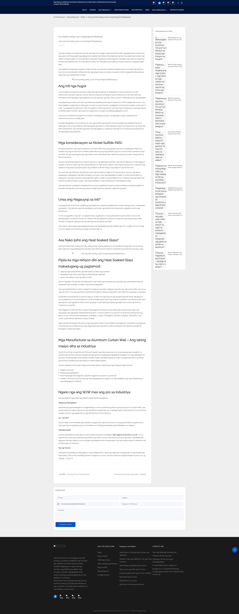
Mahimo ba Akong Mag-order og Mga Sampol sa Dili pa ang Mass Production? (175, 166)
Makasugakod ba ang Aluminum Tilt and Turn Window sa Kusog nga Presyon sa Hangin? (175, 39)
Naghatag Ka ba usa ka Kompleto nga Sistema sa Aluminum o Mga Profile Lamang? (175, 189)
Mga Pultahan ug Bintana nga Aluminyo (133, 565)
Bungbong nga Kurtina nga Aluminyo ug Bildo (135, 573)
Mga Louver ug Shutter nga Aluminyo (133, 569)
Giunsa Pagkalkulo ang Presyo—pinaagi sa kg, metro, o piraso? (175, 253)
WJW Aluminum (59, 17)
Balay (99, 552)
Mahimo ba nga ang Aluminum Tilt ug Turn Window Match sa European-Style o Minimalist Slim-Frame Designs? (174, 99)
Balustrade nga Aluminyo (128, 577)
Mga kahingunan (73, 17)
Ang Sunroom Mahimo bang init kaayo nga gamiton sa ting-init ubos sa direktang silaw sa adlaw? (175, 133)
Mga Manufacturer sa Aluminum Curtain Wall (92, 340)
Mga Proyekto (102, 567)
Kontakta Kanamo (104, 575)
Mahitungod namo (104, 560)
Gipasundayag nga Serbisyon (108, 564)
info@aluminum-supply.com (167, 565)
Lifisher (144, 610)
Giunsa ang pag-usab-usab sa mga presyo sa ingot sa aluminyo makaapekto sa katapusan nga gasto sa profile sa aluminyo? (175, 214)
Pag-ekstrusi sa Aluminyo (128, 581)
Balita (83, 17)
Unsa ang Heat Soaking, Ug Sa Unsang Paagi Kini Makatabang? (109, 17)
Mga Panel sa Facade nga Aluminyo (132, 584)
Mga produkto (102, 556)
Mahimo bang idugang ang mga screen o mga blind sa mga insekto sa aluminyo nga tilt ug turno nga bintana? (175, 65)
